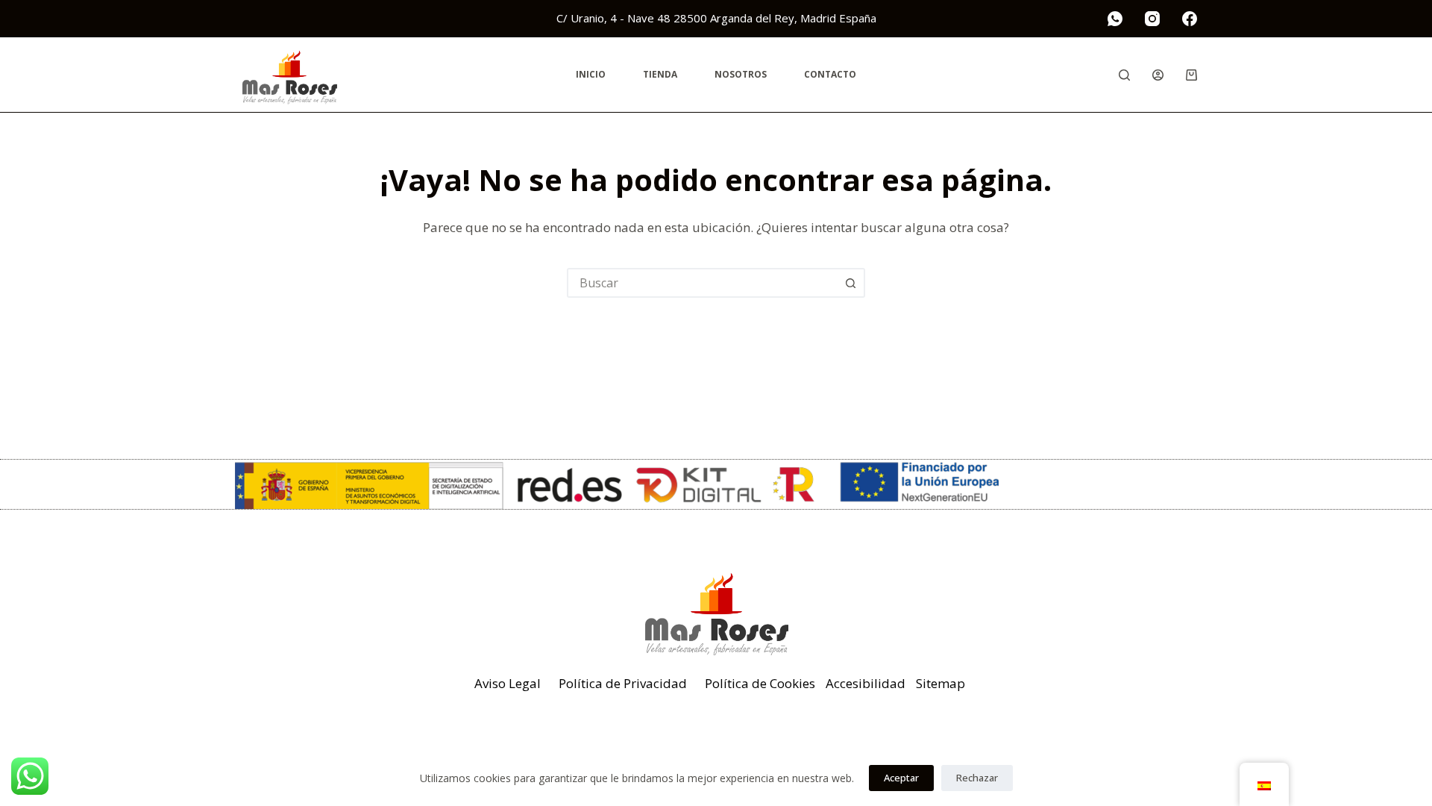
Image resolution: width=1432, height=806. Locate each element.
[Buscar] (1124, 75)
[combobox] (702, 283)
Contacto (830, 74)
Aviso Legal (507, 683)
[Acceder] (1158, 75)
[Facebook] (1189, 18)
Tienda (660, 74)
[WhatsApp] (1115, 18)
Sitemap (940, 683)
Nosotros (741, 74)
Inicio (591, 74)
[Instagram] (1152, 18)
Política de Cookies (760, 683)
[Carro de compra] (1191, 75)
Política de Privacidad (623, 683)
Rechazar (977, 777)
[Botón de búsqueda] (850, 282)
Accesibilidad (865, 683)
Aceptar (901, 777)
